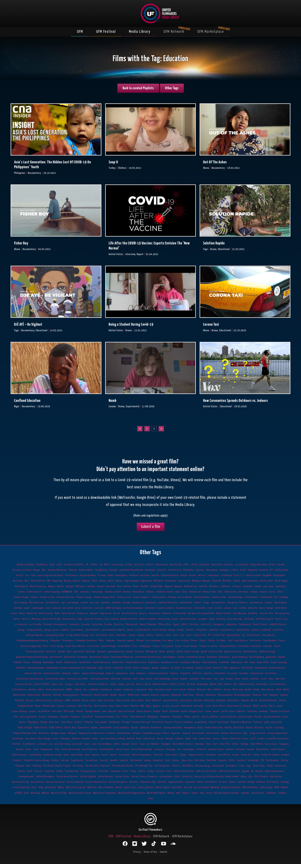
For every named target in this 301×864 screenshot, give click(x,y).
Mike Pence (188, 695)
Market (248, 689)
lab (235, 684)
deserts (143, 613)
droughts (202, 619)
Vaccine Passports (118, 782)
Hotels (128, 667)
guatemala (271, 657)
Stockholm (210, 754)
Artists (20, 575)
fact (92, 635)
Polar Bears (67, 722)
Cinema (254, 591)
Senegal (125, 744)
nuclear (264, 706)
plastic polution (228, 716)
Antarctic (162, 570)
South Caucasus (19, 754)
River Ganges (44, 738)
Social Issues (123, 749)
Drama (175, 619)
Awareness (214, 575)
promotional (201, 722)
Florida (211, 640)
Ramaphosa (190, 727)
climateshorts (251, 597)
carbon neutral (33, 591)
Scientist (16, 744)
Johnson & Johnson (98, 684)
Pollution (88, 722)
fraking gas (145, 646)
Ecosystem (97, 624)
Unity (177, 776)
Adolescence (161, 564)
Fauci (176, 635)
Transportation (88, 771)
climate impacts (141, 597)
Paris (15, 716)
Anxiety (200, 570)
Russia (160, 738)
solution (229, 749)
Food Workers (270, 640)
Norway (247, 706)
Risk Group (18, 738)
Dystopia (221, 619)
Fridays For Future (208, 646)
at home (102, 575)
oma (104, 711)
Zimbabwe (271, 793)
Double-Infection (129, 619)
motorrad (58, 700)
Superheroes (77, 760)
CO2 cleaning (20, 602)
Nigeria (156, 706)
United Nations (105, 776)
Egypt (176, 624)
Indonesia (141, 673)
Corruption (68, 608)
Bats (27, 580)
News (111, 706)
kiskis (182, 684)
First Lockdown (153, 640)
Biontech (216, 580)
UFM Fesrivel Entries (206, 771)
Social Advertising (70, 749)
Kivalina (191, 684)
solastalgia (188, 749)
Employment (245, 624)
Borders (101, 586)
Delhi (57, 613)
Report (166, 733)
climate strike (218, 597)
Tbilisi (232, 760)
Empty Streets (260, 624)
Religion (137, 733)
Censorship (97, 591)
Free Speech (167, 646)
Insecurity (232, 673)
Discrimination (282, 613)
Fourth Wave (124, 646)
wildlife (18, 793)
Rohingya (65, 738)
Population (114, 722)
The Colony (77, 765)
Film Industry (268, 635)
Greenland (212, 657)
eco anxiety (21, 624)
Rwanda (169, 738)
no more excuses (171, 706)
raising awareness (173, 727)
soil (179, 749)
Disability (253, 613)
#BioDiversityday (25, 564)
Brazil (136, 586)
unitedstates (166, 776)
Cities (280, 591)
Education (119, 624)
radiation (144, 727)
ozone (208, 711)
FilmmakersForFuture (86, 640)
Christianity (231, 591)
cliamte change (21, 597)
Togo (248, 765)
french (178, 646)
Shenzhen (199, 744)
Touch (30, 771)
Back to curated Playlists (138, 88)
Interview (116, 678)
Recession (239, 727)
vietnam (241, 782)
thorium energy (203, 765)
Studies (55, 760)
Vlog (41, 787)
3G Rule (94, 564)
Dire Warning (239, 613)
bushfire (203, 586)
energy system (51, 629)
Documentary (69, 619)
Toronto (21, 771)
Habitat (18, 662)
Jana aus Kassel (23, 684)
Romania (86, 738)
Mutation (198, 700)
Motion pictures (44, 700)
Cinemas (263, 591)
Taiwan (175, 760)
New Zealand (100, 706)
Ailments (229, 564)
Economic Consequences (55, 624)
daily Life (252, 608)
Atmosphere (121, 575)
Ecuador (108, 624)
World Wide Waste (156, 793)
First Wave (168, 640)
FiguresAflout (233, 635)
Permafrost (87, 716)
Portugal (126, 722)
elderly (184, 624)
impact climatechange (93, 673)
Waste (118, 787)
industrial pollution (158, 673)
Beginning (57, 580)
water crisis (130, 787)
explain (255, 629)
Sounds (250, 749)
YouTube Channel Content (226, 793)
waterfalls (176, 787)
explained (266, 629)
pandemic (263, 711)
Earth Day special (265, 619)
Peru (118, 716)
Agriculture (217, 564)
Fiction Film (219, 635)
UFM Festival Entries (229, 771)
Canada (257, 586)
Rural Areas (149, 738)
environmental (92, 629)
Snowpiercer (46, 749)
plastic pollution (210, 716)
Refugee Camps (58, 733)
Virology (285, 782)
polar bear (54, 722)
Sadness (179, 738)
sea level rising (62, 744)
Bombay (91, 586)
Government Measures (122, 657)
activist (149, 564)
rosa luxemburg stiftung (112, 738)
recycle (269, 727)
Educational (132, 624)
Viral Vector (273, 782)
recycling (279, 727)
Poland (43, 722)
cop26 (27, 608)
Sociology (170, 749)
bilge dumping (131, 580)
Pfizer (125, 716)
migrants (165, 695)
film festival (253, 635)
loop (150, 689)
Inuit (135, 678)
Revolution (235, 733)
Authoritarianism (170, 575)
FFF (209, 635)
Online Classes (144, 711)
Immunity (66, 673)
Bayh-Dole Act (38, 580)
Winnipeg (35, 793)
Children (150, 591)
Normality (199, 706)
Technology (253, 760)
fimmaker (110, 640)
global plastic (251, 651)
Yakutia (186, 793)
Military (200, 695)
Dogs (80, 619)
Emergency (218, 624)
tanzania (222, 760)
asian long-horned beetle (50, 575)
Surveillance (92, 760)
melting (57, 695)
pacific (216, 711)
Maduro (191, 689)
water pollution (146, 787)
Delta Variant (68, 613)
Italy (270, 678)
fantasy (150, 635)
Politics (78, 722)
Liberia (78, 689)
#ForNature (41, 564)
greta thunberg (240, 657)
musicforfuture (171, 700)
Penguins (75, 716)
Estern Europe (160, 629)
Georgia (129, 651)
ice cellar (175, 667)
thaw (28, 765)
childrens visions (164, 591)
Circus (272, 591)
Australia (145, 575)
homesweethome (36, 667)
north (208, 706)
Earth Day (249, 619)
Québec (94, 727)
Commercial (138, 602)
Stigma (182, 754)
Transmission (72, 771)
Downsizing (164, 619)
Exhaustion (201, 629)
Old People (69, 711)
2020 (52, 564)
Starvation (124, 754)
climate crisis (124, 597)
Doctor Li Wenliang (31, 619)
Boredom (111, 586)
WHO (277, 787)
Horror (108, 667)
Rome (95, 738)
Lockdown (94, 689)
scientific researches (277, 738)
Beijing (67, 580)
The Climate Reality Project (57, 765)
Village (251, 782)
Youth (209, 793)
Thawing (36, 765)
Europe (180, 629)
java (61, 684)
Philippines (153, 716)
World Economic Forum (80, 793)
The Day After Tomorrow (97, 765)
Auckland (133, 575)
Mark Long (238, 689)
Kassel (139, 684)
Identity (217, 667)
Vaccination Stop (20, 782)
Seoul (142, 744)
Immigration (261, 667)
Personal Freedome (104, 716)
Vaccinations (37, 782)
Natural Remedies (268, 700)
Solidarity (201, 749)
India (132, 673)
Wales (61, 787)
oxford (184, 711)
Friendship (243, 646)
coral (48, 608)
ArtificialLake (282, 570)
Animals (114, 570)
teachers (241, 760)
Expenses (214, 629)
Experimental (243, 629)
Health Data (85, 662)
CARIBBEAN (66, 591)
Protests (258, 722)
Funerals (268, 646)
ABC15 (107, 564)
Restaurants (198, 733)
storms (235, 754)
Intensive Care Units (77, 678)
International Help (99, 678)
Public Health (40, 727)
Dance (262, 608)
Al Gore (272, 564)
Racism (134, 727)
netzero (61, 706)
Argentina (253, 570)
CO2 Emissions (36, 602)
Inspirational (256, 673)
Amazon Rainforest (57, 570)
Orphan (156, 711)
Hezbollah (224, 662)
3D (87, 564)
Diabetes (167, 613)
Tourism (38, 771)
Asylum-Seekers (88, 575)
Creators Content (165, 608)
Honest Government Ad (72, 667)
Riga (245, 733)
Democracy (82, 613)
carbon (21, 591)
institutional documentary (29, 678)
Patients (64, 716)
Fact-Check (101, 635)
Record (249, 727)
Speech (105, 754)
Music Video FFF (153, 700)
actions (129, 564)
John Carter (80, 684)
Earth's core (281, 619)
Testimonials (272, 760)
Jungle (121, 684)
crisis (210, 608)
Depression (105, 613)
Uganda (245, 771)
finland (140, 640)
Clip (276, 597)
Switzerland (136, 760)
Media (286, 689)
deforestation (46, 613)
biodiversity (184, 580)
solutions (240, 749)
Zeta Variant (257, 793)
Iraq (222, 678)
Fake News (121, 635)
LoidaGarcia (106, 689)
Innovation (219, 673)
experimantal (227, 629)
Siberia (235, 744)
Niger (148, 706)
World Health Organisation (131, 793)
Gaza (69, 651)
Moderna (257, 695)
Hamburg (36, 662)
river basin (30, 738)
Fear (182, 635)
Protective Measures (241, 722)
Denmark (94, 613)
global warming (267, 651)
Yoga (202, 793)
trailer (59, 771)
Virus (34, 787)
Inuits (175, 678)
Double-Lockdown (148, 619)
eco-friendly (35, 624)
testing (284, 760)
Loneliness (128, 689)
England (65, 629)
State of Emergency (142, 754)
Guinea (281, 657)
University (187, 776)
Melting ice (86, 695)
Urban (243, 776)
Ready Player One (214, 727)
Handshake (48, 662)
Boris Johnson (124, 586)
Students (17, 760)
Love (175, 689)
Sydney (147, 760)
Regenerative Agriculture (92, 733)
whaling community (231, 787)
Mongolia (274, 695)
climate (34, 597)
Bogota (51, 586)
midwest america (150, 695)
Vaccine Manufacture (96, 782)
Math (278, 689)
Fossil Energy (57, 646)
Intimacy (126, 678)
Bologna (70, 586)
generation (78, 651)
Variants (162, 782)
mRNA (68, 700)
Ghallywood (151, 651)
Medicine (46, 695)
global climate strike (212, 651)
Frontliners (256, 646)
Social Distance (90, 749)
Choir (220, 591)
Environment (77, 629)
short (215, 744)
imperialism (122, 673)
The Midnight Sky (144, 765)
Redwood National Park (25, 733)
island (245, 678)
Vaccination (276, 776)
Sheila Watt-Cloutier (182, 744)
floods (203, 640)
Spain (87, 754)
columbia (116, 602)
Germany (139, 651)
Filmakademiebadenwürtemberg (32, 640)
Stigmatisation (196, 754)
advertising (176, 564)
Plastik (258, 716)
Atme (110, 575)
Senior (134, 744)
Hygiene (165, 667)
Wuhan (170, 793)
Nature (282, 700)
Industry (174, 673)
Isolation (254, 678)
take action (187, 760)
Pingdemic (165, 716)
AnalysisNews (86, 570)
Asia (33, 575)
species (96, 754)
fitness (194, 640)
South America (278, 749)
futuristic (51, 651)
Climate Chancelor (65, 597)
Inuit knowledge (162, 678)
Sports (113, 754)
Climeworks (266, 597)
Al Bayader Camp (258, 564)
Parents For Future (279, 711)
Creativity (150, 608)
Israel (264, 678)
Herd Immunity (209, 662)
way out (188, 787)
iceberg (198, 667)
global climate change (188, 651)
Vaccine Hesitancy (55, 782)
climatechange (235, 597)
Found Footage (108, 646)
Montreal (19, 700)
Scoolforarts (29, 744)
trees (125, 771)
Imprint (163, 852)
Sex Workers (153, 744)
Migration (176, 695)
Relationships (124, 733)
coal (63, 602)
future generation (35, 651)
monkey (284, 695)
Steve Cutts (171, 754)
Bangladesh (279, 575)
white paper (266, 787)
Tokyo (270, 765)
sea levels (77, 744)
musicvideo (186, 700)
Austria (155, 575)
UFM (80, 32)
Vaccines (133, 782)
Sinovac (20, 749)
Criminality (200, 608)
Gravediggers (169, 657)
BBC (49, 580)
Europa (171, 629)
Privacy (178, 722)
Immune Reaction (33, 673)
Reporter (175, 733)
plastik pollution (272, 716)
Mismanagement (242, 695)
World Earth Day (59, 793)
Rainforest (156, 727)
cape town (268, 586)
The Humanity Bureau (122, 765)
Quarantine (83, 727)
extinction (278, 629)
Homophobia (53, 667)
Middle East (134, 695)
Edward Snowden (147, 624)
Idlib (225, 667)
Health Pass (118, 662)
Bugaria (168, 586)
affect (186, 564)
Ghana (162, 651)
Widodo (284, 787)
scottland (42, 744)
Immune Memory (277, 667)
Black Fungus (281, 580)
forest (282, 640)
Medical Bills (19, 695)
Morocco (30, 700)
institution (270, 673)
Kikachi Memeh (160, 684)
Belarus (76, 580)
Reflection (44, 733)
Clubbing (283, 597)
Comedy (126, 602)
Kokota (213, 684)
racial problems (121, 727)
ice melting (187, 667)
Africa (194, 564)
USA (250, 776)
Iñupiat (184, 678)
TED (262, 760)
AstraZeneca (71, 575)
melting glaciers (71, 695)
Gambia (61, 651)
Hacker (27, 662)
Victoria (223, 782)
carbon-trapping (51, 591)
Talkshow (211, 760)
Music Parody (123, 700)
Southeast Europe (52, 754)
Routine (131, 738)
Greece (181, 657)
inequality (185, 673)
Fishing (185, 640)
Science (261, 738)
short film (225, 744)
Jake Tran (280, 678)
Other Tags (172, 88)
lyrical (183, 689)
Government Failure (99, 657)
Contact (268, 602)
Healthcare (153, 662)
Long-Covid (141, 689)
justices (130, 684)
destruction (155, 613)
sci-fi (253, 738)
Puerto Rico (70, 727)
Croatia (218, 608)
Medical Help (34, 695)
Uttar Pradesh (261, 776)
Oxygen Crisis (196, 711)
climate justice (159, 597)
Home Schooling (279, 662)
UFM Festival (106, 32)
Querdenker (106, 727)
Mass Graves (268, 689)
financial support (126, 640)
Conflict (198, 602)
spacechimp (77, 754)
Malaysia (201, 689)
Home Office (263, 662)
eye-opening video (54, 635)
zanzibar (245, 793)
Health (59, 662)
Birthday (227, 580)
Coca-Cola (94, 602)
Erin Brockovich (143, 629)
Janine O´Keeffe (41, 684)
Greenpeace (224, 657)
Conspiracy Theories (237, 602)
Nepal (38, 706)
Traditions (49, 771)
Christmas (243, 591)
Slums (28, 749)
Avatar (192, 575)
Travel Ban (103, 771)
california (225, 586)
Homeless (21, 667)
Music (93, 700)
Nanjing (245, 700)
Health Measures (101, 662)
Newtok (134, 706)
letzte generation (55, 689)
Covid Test (87, 608)
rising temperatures (277, 733)
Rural (139, 738)
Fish (177, 640)
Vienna (232, 782)
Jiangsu (69, 684)
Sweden (114, 760)
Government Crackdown (76, 657)
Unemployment (26, 776)
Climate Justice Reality (180, 597)
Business (214, 586)
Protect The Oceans (219, 722)
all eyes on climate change (26, 570)
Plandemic (177, 716)
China (184, 591)
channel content (113, 591)
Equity (130, 629)
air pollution (242, 564)
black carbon (266, 580)
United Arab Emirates (67, 776)
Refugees (72, 733)
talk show (200, 760)
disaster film (266, 613)
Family (132, 635)
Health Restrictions (136, 662)
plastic (196, 716)
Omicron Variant (126, 711)
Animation (150, 570)
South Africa (262, 749)
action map (117, 564)
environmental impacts (113, 629)
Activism (139, 564)
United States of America (144, 776)
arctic (243, 570)
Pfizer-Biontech (137, 716)
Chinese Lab (195, 591)
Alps (44, 570)
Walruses (92, 787)
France (156, 646)
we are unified (201, 787)
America (73, 570)
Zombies (282, 793)
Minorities (211, 695)
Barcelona (18, 580)
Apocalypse (212, 570)
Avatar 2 (202, 575)
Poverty (169, 722)
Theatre (176, 765)
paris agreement (28, 716)
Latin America (19, 689)
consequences (218, 602)
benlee (102, 580)
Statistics (158, 754)
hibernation (237, 662)
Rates (200, 727)
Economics (74, 624)
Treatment (115, 771)
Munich (85, 700)
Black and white (250, 580)
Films (101, 640)
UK (252, 771)
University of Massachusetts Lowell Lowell (216, 776)
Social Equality (106, 749)
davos (14, 613)
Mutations (209, 700)
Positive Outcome (141, 722)
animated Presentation (131, 570)
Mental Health (101, 695)
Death (22, 613)
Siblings (245, 744)
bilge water (146, 580)
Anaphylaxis (101, 570)
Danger (270, 608)
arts (27, 575)
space (66, 754)
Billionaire (171, 580)
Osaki (165, 711)
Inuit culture (146, 678)
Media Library (139, 32)
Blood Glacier (21, 586)
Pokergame (33, 722)
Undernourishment (274, 771)
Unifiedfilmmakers (45, 776)
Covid (77, 608)
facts (111, 635)
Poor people (101, 722)
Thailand (19, 765)
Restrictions (213, 733)
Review (225, 733)
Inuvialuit (194, 678)
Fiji (243, 635)
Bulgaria (178, 586)
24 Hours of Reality (74, 564)
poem (285, 716)
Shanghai (166, 744)
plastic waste (245, 716)
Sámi (195, 738)
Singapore (284, 744)
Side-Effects (256, 744)
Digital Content (223, 613)
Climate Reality (202, 597)
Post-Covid (157, 722)
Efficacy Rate (165, 624)
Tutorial (160, 771)
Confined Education (168, 602)
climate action (47, 597)
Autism (184, 575)
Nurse (272, 706)
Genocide (90, 651)
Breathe (145, 586)
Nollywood (186, 706)
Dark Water (281, 608)
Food (230, 640)
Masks (256, 689)
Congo (206, 602)
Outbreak (174, 711)
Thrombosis (231, 765)
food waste (255, 640)
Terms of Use (150, 852)
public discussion (273, 722)
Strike (256, 754)
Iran (216, 678)
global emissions (233, 651)
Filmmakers (68, 640)
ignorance (235, 667)
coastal (84, 602)
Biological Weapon (201, 580)
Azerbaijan (226, 575)
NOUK (255, 706)
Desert (116, 613)
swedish (123, 760)
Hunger (155, 667)
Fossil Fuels (93, 646)
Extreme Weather (35, 635)
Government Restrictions (148, 657)
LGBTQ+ (69, 689)
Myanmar (221, 700)
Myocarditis (233, 700)
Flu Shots (221, 640)
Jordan (112, 684)
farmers (160, 635)
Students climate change (36, 760)
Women (45, 793)
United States (122, 776)
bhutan (119, 580)
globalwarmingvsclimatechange (32, 657)
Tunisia (141, 771)
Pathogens (53, 716)
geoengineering (116, 651)
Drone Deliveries (188, 619)
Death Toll (32, 613)
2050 (59, 564)
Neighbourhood (25, 706)
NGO (142, 706)
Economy (85, 624)
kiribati (173, 684)
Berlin (111, 580)
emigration (231, 624)
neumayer (71, 706)
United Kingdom (88, 776)
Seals (87, 744)
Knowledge (202, 684)
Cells (76, 591)
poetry (22, 722)
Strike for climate (270, 754)
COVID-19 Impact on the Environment (124, 608)
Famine (140, 635)
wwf (178, 793)
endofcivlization (277, 624)
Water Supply (163, 787)
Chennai (127, 591)
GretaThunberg (256, 657)
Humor (136, 667)
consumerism (256, 602)
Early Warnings (235, 619)
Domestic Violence (93, 619)
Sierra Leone (271, 744)
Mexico (122, 695)
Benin (95, 580)
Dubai (212, 619)
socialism (159, 749)
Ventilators (211, 782)
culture (227, 608)
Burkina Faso (190, 586)
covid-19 (99, 608)
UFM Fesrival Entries (184, 771)
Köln (220, 684)
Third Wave (187, 765)
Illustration (247, 667)
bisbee (236, 580)
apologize (224, 570)
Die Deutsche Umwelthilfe (201, 613)
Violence (260, 782)
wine (26, 793)
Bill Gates (159, 580)
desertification (129, 613)
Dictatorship (179, 613)
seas (94, 744)
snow (36, 749)
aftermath (204, 564)
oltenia (80, 711)
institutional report (55, 678)
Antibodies (188, 570)
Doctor (16, 619)
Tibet (242, 765)
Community (151, 602)
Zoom (150, 798)
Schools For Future (238, 738)
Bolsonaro (81, 586)
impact (76, 673)
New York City (85, 706)
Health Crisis (71, 662)
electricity (206, 624)
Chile (177, 591)
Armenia (264, 570)
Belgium (86, 580)
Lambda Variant (246, 684)
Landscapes (262, 684)
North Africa (219, 706)
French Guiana (190, 646)
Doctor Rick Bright (52, 619)
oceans (32, 711)
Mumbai (76, 700)
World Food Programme (104, 793)
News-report (122, 706)
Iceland (207, 667)
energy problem (34, 629)
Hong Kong (91, 667)
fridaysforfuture (228, 646)
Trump (133, 771)
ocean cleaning (19, 711)
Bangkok (267, 575)
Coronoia (56, 608)
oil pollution (44, 711)
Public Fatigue (25, 727)
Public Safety (56, 727)
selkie (116, 744)
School (224, 738)
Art (271, 570)
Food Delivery (241, 640)
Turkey (150, 771)
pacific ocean (228, 711)
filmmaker (55, 640)
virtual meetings (21, 787)
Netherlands (49, 706)
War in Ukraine (106, 787)
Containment (280, 602)
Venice (200, 782)
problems (188, 722)
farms (169, 635)
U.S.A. (169, 771)
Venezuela (190, 782)
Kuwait (228, 684)
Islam (237, 678)
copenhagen (38, 608)
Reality (228, 727)
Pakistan (241, 711)
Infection (197, 673)
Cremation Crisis (184, 608)
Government (56, 657)
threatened (218, 765)
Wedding (215, 787)
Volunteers (50, 787)
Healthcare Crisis (170, 662)
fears (189, 635)
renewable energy (152, 733)
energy (21, 629)
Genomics (102, 651)
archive (234, 570)
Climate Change (84, 597)
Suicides (65, 760)
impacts (110, 673)
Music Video (138, 700)
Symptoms (158, 760)
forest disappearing (30, 646)
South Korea (35, 754)
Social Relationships (142, 749)
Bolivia (60, 586)
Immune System (52, 673)
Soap (57, 749)
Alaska (281, 564)
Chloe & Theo (209, 591)
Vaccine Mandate (75, 782)
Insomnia (243, 673)
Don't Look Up (112, 619)
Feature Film (200, 635)
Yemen (194, 793)
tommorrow (280, 765)
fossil (45, 646)
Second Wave (105, 744)
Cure (235, 608)
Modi (265, 695)
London (117, 689)
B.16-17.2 (239, 575)
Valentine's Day (148, 782)
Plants (187, 716)
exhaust (190, 629)
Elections (194, 624)
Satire (216, 738)
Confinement (185, 602)
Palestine (252, 711)
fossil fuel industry (75, 646)
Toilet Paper (259, 765)
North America (234, 706)
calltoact (236, 586)
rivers (56, 738)
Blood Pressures (38, 586)
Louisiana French (162, 689)
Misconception (225, 695)
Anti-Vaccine (174, 570)
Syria (167, 760)
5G (100, 564)
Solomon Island (215, 749)
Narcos (254, 700)
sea (50, 744)
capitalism (280, 586)
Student (285, 754)
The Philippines (162, 765)
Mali (210, 689)
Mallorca (218, 689)
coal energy (73, 602)
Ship (208, 744)
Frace (135, 646)
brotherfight (156, 586)
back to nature (253, 575)
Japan (54, 684)
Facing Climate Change (77, 635)
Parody (42, 716)
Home (252, 662)
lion (85, 689)
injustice (208, 673)
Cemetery (85, 591)
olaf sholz (57, 711)
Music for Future (106, 700)
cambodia (247, 586)
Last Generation (278, 684)
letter (41, 689)
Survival (104, 760)
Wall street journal (76, 787)
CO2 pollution (52, 602)
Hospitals (118, 667)
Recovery (259, 727)
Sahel (188, 738)
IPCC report (206, 678)
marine (227, 689)
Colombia (105, 602)
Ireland (229, 678)
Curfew (242, 608)
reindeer (111, 733)
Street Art (246, 754)
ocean (280, 706)
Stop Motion (224, 754)
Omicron (112, 711)
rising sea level (257, 733)
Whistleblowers (250, 787)
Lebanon (32, 689)
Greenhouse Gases (195, 657)
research (186, 733)
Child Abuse (138, 591)
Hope (100, 667)
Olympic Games (93, 711)
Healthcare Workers (190, 662)
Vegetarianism (175, 782)
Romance (76, 738)
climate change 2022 (104, 597)
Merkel (113, 695)
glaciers (171, 651)
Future (277, 646)
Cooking (18, 608)
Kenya (148, 684)
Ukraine (259, 771)
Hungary (146, 667)
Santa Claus (205, 738)
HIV (246, 662)
